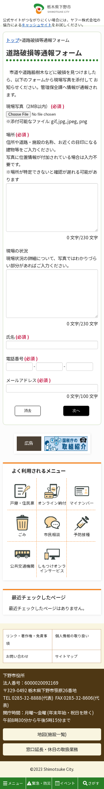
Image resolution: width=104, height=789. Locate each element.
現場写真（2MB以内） (35, 106)
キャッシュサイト (37, 24)
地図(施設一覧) (52, 734)
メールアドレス (28, 380)
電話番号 (22, 358)
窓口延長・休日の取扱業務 (52, 749)
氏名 (17, 337)
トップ (12, 40)
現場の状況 (17, 250)
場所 (17, 134)
